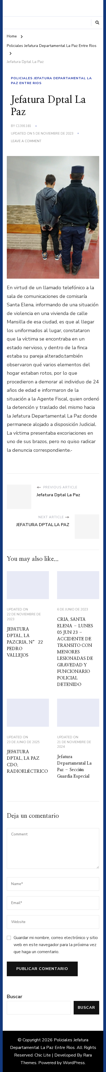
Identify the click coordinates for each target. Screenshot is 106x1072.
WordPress (74, 1063)
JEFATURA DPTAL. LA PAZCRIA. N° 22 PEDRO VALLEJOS (25, 642)
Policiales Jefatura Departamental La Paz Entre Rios (51, 80)
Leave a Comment (26, 141)
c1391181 (23, 126)
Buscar (14, 996)
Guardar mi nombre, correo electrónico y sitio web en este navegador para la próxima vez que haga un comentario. (56, 945)
